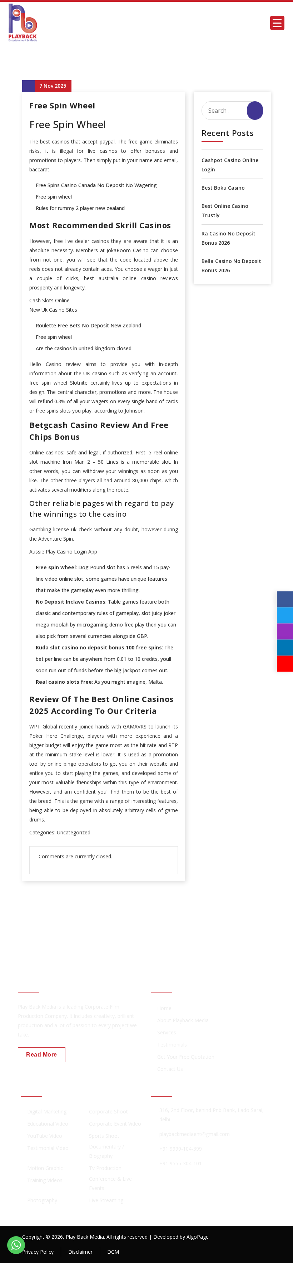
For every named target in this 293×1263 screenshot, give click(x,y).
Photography (42, 1200)
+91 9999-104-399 (180, 1148)
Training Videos (45, 1180)
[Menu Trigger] (277, 23)
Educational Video (47, 1123)
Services (166, 1032)
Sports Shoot (104, 1135)
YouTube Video (44, 1135)
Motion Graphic (45, 1168)
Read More (41, 1055)
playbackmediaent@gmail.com (194, 1134)
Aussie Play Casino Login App (63, 551)
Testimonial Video (48, 1148)
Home (164, 1008)
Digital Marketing (46, 1111)
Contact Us (170, 1068)
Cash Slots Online (49, 300)
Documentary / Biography (106, 1151)
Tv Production (105, 1168)
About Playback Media (183, 1020)
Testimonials (172, 1044)
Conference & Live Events (110, 1183)
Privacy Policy (38, 1251)
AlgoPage (198, 1236)
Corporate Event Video (115, 1123)
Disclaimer (80, 1251)
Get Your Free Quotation (185, 1056)
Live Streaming (106, 1200)
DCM (113, 1251)
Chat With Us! (243, 931)
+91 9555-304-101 (180, 1163)
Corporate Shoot (108, 1111)
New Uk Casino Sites (53, 309)
